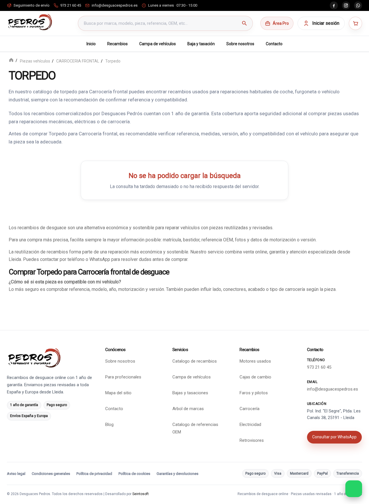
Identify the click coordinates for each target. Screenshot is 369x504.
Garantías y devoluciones (177, 473)
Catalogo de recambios (194, 361)
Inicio (91, 43)
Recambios (117, 43)
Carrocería (249, 408)
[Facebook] (334, 5)
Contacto (274, 43)
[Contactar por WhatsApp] (353, 488)
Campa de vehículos (157, 43)
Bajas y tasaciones (190, 392)
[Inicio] (11, 60)
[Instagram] (346, 5)
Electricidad (250, 424)
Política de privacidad (94, 473)
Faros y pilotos (254, 392)
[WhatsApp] (358, 5)
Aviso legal (16, 473)
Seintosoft (140, 494)
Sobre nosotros (240, 43)
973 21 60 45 (319, 367)
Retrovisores (252, 440)
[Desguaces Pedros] (30, 22)
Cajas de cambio (255, 377)
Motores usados (255, 361)
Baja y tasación (201, 43)
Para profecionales (123, 377)
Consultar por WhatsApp (334, 437)
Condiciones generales (51, 473)
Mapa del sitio (118, 392)
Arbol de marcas (188, 408)
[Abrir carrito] (355, 23)
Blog (109, 424)
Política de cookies (134, 473)
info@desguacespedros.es (332, 389)
